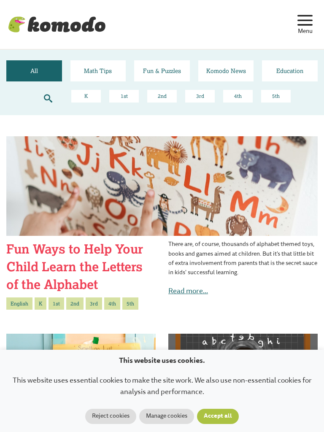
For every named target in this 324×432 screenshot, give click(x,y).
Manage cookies (166, 416)
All (34, 70)
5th (276, 96)
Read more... (188, 291)
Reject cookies (111, 416)
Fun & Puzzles (162, 70)
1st (124, 96)
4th (238, 96)
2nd (162, 96)
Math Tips (98, 70)
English (19, 303)
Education (289, 70)
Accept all (218, 416)
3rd (200, 96)
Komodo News (226, 70)
